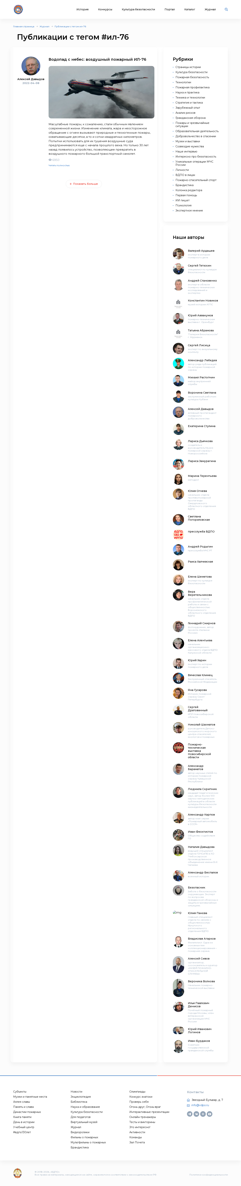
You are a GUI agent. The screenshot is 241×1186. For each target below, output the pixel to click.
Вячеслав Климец (200, 675)
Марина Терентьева (202, 476)
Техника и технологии (190, 97)
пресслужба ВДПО (201, 531)
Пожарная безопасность (192, 77)
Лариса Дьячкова (200, 441)
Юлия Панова (197, 913)
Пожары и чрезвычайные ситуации (192, 124)
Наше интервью (186, 151)
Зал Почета (137, 1142)
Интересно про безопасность (195, 156)
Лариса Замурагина (202, 461)
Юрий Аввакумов (200, 315)
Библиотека (79, 1101)
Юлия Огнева (197, 491)
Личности (182, 170)
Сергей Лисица (199, 345)
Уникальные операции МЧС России (194, 163)
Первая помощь (186, 195)
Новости (76, 1091)
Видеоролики (80, 1132)
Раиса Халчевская (200, 561)
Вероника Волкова (201, 981)
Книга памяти (22, 1117)
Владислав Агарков (202, 938)
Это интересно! (139, 1127)
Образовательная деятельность (197, 131)
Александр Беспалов (203, 872)
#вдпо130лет (22, 1132)
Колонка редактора (188, 190)
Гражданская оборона (190, 118)
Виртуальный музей (84, 1122)
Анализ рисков (185, 112)
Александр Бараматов (196, 767)
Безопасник (196, 887)
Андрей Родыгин (200, 546)
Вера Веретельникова (200, 593)
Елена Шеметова (200, 576)
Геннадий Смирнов (201, 623)
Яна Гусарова (197, 690)
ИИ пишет (182, 200)
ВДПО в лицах (185, 175)
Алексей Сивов (199, 958)
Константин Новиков (203, 300)
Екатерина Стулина (201, 426)
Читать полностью (59, 165)
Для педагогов (81, 1117)
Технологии (183, 82)
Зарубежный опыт (187, 107)
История (82, 9)
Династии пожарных (27, 1112)
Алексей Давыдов (201, 409)
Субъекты (19, 1091)
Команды (135, 1137)
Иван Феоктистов (200, 831)
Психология (183, 205)
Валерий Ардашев (201, 250)
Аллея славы (21, 1101)
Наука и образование (85, 1107)
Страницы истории (188, 67)
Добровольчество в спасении (195, 136)
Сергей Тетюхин (199, 265)
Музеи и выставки (187, 141)
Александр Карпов (201, 814)
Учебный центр (23, 1127)
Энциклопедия (81, 1096)
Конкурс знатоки (140, 1096)
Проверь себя (139, 1101)
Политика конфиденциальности (208, 1174)
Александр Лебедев (202, 360)
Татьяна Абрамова (201, 330)
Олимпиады (137, 1091)
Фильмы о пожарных (84, 1137)
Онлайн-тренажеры (142, 1117)
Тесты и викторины (142, 1122)
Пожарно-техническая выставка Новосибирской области (199, 751)
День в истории (23, 1122)
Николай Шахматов (201, 724)
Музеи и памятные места (30, 1096)
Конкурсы (105, 9)
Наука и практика (187, 92)
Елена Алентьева (200, 640)
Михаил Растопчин (201, 377)
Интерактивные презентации (149, 1112)
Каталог (189, 9)
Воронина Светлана (202, 392)
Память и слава (23, 1107)
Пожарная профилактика (192, 87)
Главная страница (23, 26)
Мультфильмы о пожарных (88, 1142)
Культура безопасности (138, 9)
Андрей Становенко (202, 280)
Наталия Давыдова (201, 847)
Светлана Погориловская (199, 518)
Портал (170, 9)
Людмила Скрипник (202, 789)
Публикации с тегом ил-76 (70, 26)
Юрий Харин (197, 660)
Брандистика (184, 185)
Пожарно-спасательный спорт (196, 180)
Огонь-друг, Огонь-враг (145, 1107)
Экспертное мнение (189, 210)
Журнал (210, 9)
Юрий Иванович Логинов (199, 1030)
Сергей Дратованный (197, 708)
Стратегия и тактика (189, 102)
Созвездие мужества (189, 146)
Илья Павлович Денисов (198, 1004)
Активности (137, 1132)
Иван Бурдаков (199, 1041)
